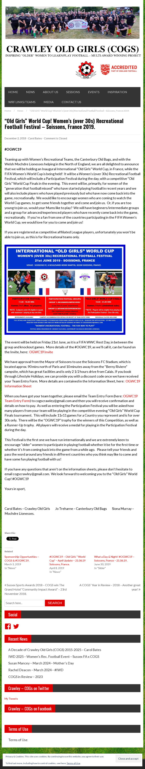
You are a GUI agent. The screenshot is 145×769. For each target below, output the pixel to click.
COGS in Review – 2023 (25, 677)
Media (49, 102)
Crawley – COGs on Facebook (30, 708)
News (30, 92)
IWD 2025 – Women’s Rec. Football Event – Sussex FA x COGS (53, 656)
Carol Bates (35, 138)
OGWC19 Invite (41, 352)
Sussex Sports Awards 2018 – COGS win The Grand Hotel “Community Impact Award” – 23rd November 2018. (36, 589)
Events (93, 92)
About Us (50, 92)
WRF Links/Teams (21, 102)
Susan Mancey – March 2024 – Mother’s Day (41, 663)
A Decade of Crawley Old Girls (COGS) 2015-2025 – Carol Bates (54, 650)
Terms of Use (18, 740)
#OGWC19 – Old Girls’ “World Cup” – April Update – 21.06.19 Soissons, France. (67, 560)
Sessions (73, 92)
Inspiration (117, 92)
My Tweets (11, 698)
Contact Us (71, 102)
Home (13, 92)
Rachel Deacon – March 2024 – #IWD (35, 670)
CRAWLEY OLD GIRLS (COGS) (72, 48)
